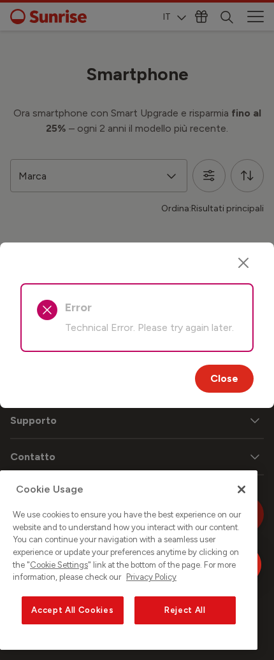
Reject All (185, 610)
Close (224, 378)
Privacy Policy (151, 577)
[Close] (243, 263)
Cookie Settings (59, 565)
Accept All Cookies (72, 610)
